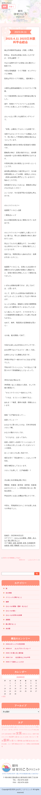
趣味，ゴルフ (7, 744)
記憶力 (34, 740)
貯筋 (37, 740)
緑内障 (19, 543)
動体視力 (9, 734)
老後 (26, 741)
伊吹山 (35, 729)
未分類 (8, 628)
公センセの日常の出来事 (14, 615)
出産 (6, 734)
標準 (4, 6)
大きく (11, 6)
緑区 (12, 545)
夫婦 (14, 734)
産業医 (8, 619)
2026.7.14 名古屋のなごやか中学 (18, 657)
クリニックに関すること (14, 597)
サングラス (14, 729)
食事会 (28, 744)
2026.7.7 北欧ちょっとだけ (15, 662)
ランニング (29, 729)
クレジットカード (30, 727)
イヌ (18, 727)
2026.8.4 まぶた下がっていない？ (18, 648)
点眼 (16, 737)
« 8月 (4, 696)
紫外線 (19, 741)
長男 (13, 744)
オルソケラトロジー (27, 545)
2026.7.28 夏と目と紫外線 (17, 653)
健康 (7, 602)
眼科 (10, 543)
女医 (14, 543)
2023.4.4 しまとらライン (28, 560)
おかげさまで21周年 (8, 727)
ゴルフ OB (7, 729)
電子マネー (23, 744)
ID (2, 727)
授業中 (34, 734)
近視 (24, 543)
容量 (23, 734)
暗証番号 (11, 737)
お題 (15, 727)
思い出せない (28, 734)
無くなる (20, 737)
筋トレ (14, 741)
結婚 (24, 740)
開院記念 (17, 744)
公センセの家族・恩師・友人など (17, 606)
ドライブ (22, 729)
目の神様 (9, 593)
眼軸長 (16, 545)
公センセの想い (11, 611)
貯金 (3, 744)
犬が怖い (26, 737)
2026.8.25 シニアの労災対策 (15, 644)
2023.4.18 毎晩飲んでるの (11, 558)
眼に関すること (14, 540)
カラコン (22, 727)
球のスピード (32, 737)
